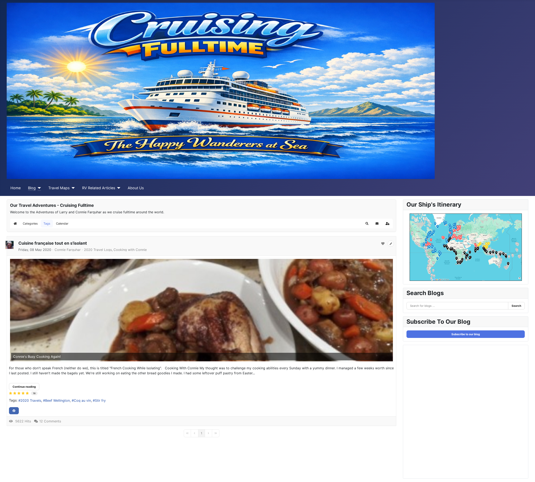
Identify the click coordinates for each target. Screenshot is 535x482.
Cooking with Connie (130, 249)
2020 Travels (30, 400)
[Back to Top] (528, 474)
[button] (367, 224)
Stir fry (100, 400)
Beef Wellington (57, 400)
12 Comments (50, 421)
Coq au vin (82, 400)
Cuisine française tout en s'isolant (52, 243)
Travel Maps (59, 188)
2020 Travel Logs (98, 249)
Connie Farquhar (68, 250)
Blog (32, 188)
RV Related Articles (98, 188)
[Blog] (38, 188)
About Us (136, 188)
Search (516, 305)
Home (15, 188)
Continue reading (24, 386)
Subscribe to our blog (465, 334)
